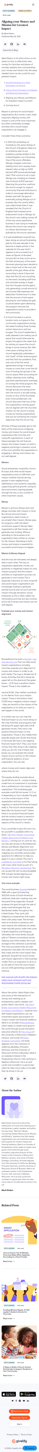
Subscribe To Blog (10, 50)
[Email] (24, 44)
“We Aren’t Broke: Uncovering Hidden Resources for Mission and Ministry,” (18, 838)
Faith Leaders (9, 11)
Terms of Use (26, 1435)
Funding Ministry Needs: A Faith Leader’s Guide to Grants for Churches (16, 1312)
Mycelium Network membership (16, 868)
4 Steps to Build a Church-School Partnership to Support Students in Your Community (17, 1369)
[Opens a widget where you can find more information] (30, 1448)
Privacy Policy (12, 1435)
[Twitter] (5, 44)
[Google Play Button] (28, 1394)
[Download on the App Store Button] (10, 1394)
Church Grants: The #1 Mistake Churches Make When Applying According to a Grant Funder (16, 1255)
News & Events (25, 11)
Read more (7, 1261)
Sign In (19, 1424)
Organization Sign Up (19, 1418)
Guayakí (23, 889)
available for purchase (11, 862)
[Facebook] (11, 44)
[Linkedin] (18, 44)
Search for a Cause (21, 1411)
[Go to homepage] (18, 5)
